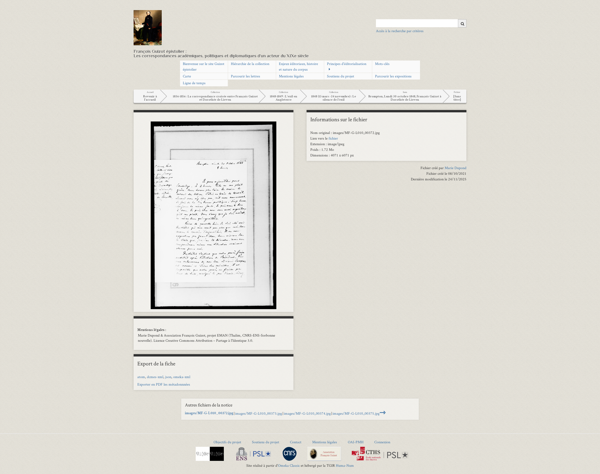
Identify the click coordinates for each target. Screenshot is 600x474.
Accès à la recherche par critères (400, 30)
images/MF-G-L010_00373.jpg (258, 413)
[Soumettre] (462, 23)
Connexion (382, 442)
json (168, 376)
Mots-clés (382, 63)
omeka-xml (181, 376)
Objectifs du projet (227, 442)
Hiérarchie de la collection (250, 63)
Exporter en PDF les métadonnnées (163, 384)
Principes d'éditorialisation (346, 63)
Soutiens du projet (340, 76)
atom (141, 376)
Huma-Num (345, 465)
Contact (295, 442)
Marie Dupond (455, 167)
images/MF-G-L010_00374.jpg (307, 413)
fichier (333, 138)
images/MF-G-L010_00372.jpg (209, 413)
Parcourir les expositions (393, 76)
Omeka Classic (289, 465)
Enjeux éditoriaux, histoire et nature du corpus (298, 66)
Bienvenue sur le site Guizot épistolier (203, 66)
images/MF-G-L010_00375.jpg (356, 413)
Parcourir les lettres (245, 76)
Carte (187, 76)
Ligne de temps (194, 82)
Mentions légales (291, 76)
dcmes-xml (155, 376)
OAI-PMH (356, 442)
